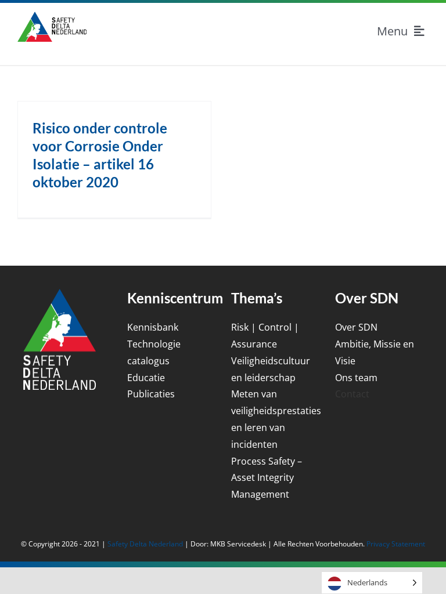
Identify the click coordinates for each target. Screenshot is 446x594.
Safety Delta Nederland (145, 544)
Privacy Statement (395, 544)
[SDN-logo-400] (52, 16)
